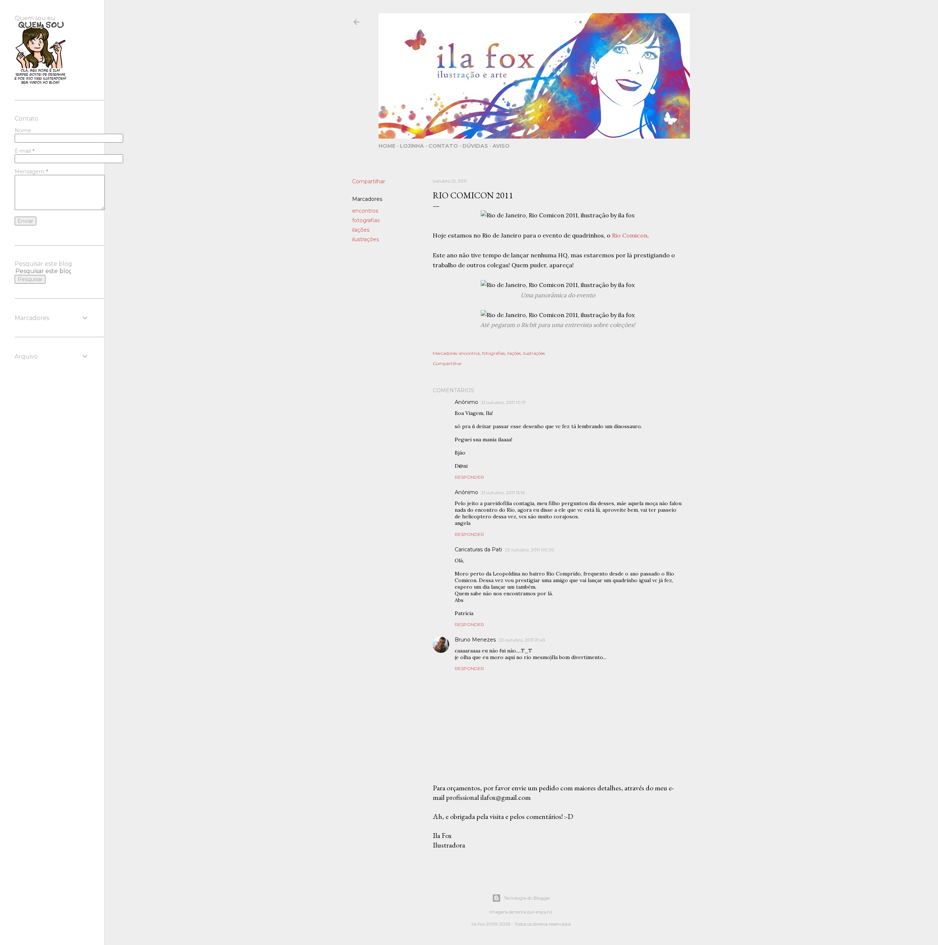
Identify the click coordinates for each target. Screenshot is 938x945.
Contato (443, 146)
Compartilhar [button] (368, 181)
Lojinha (412, 146)
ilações (360, 230)
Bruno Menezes (475, 639)
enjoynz (544, 912)
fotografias (366, 220)
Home (386, 146)
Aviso (501, 146)
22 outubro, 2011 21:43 (522, 640)
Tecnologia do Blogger (527, 898)
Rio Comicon (629, 235)
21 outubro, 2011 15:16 (503, 492)
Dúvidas (475, 146)
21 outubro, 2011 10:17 (503, 402)
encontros (365, 210)
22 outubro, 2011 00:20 (529, 549)
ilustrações (365, 239)
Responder (469, 477)
